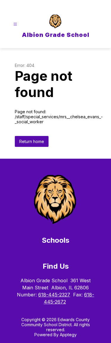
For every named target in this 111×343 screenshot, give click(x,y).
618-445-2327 (54, 295)
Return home (31, 141)
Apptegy (68, 334)
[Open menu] (15, 24)
